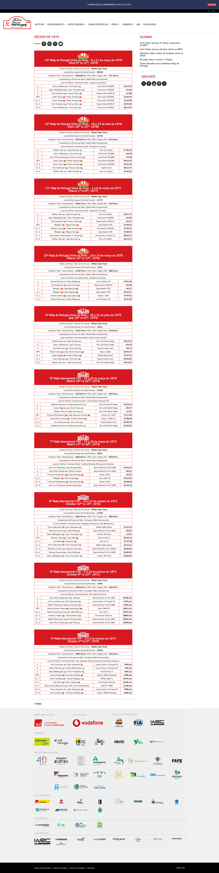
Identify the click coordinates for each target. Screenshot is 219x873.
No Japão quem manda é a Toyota (156, 59)
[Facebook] (149, 83)
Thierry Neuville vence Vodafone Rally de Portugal (159, 64)
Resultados (149, 24)
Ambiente (127, 24)
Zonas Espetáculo (98, 24)
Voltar (37, 703)
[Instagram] (143, 83)
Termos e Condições (77, 868)
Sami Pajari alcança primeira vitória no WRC (161, 49)
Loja (138, 24)
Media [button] (114, 24)
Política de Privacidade (42, 868)
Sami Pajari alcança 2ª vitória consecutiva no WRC (160, 44)
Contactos (93, 868)
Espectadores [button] (76, 24)
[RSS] (164, 83)
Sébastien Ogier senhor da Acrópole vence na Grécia (161, 54)
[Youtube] (154, 83)
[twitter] (159, 83)
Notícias (39, 24)
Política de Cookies (60, 868)
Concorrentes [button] (55, 24)
